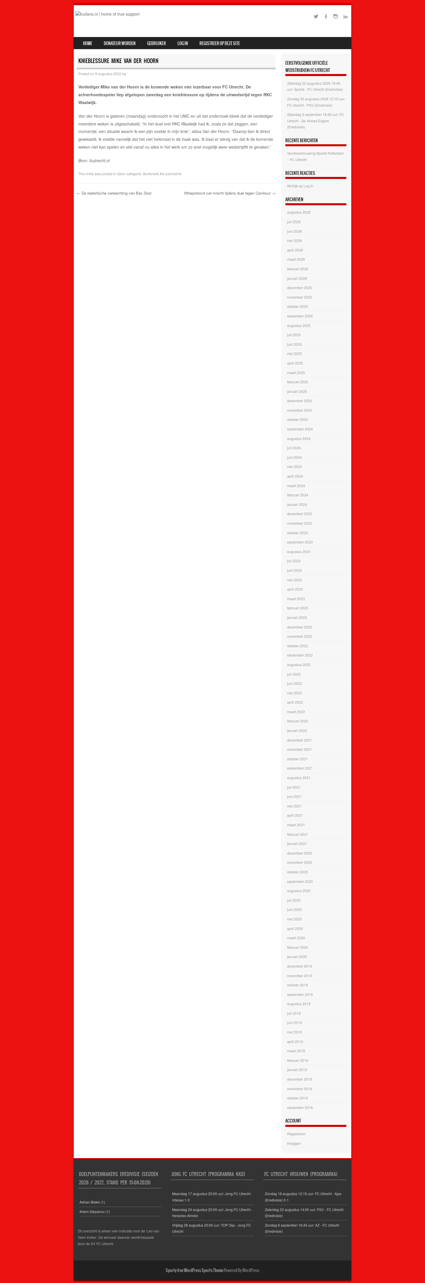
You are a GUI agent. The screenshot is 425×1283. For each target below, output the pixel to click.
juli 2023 (294, 560)
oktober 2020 (297, 871)
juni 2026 (294, 231)
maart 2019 (296, 1050)
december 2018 (299, 1079)
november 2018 (299, 1088)
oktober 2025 (297, 306)
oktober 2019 (297, 984)
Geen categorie (129, 173)
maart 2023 (296, 598)
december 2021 (299, 739)
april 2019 (295, 1041)
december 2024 (299, 400)
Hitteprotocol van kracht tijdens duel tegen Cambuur (230, 193)
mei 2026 (294, 240)
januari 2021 (297, 843)
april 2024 (295, 476)
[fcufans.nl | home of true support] (107, 14)
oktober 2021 (297, 758)
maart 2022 (296, 711)
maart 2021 (296, 824)
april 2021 (295, 815)
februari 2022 (297, 720)
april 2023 (295, 589)
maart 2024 (296, 485)
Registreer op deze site (219, 43)
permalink (173, 173)
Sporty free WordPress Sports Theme (194, 1270)
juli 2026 (294, 221)
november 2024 (299, 410)
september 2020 (300, 881)
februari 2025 (297, 381)
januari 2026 (297, 278)
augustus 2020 (299, 890)
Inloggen (294, 1143)
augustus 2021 (299, 777)
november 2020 (299, 862)
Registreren (296, 1133)
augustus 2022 (299, 664)
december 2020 (299, 853)
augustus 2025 (299, 325)
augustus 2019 (299, 1003)
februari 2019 (297, 1060)
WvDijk (292, 185)
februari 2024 (297, 494)
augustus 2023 (299, 551)
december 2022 (299, 626)
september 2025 (300, 315)
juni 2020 (294, 909)
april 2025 (295, 363)
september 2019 (300, 994)
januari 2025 (297, 391)
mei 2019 (294, 1031)
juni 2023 (294, 570)
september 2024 (300, 428)
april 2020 (295, 928)
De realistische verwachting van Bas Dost (114, 193)
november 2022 (299, 636)
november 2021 (299, 749)
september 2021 (300, 768)
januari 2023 (297, 617)
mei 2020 (294, 918)
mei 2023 (294, 579)
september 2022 (300, 654)
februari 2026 (297, 268)
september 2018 (300, 1107)
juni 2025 (294, 344)
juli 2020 (294, 900)
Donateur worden (120, 43)
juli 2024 (294, 447)
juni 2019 (294, 1022)
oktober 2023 (297, 532)
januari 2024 (297, 504)
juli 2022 (294, 674)
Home (87, 43)
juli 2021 (294, 787)
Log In (183, 43)
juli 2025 (294, 334)
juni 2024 (294, 457)
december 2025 (299, 287)
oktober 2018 (297, 1097)
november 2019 (299, 975)
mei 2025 (294, 353)
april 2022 (295, 702)
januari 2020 (297, 956)
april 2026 (295, 249)
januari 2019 (297, 1069)
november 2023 (299, 523)
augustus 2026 (299, 212)
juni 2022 (294, 683)
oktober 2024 (297, 419)
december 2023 (299, 513)
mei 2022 (294, 692)
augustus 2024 (299, 438)
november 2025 (299, 297)
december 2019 (299, 966)
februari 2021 (297, 834)
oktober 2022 (297, 645)
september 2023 (300, 541)
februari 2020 (297, 947)
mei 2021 (294, 805)
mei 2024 (294, 466)
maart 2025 (296, 372)
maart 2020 (296, 937)
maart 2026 (296, 259)
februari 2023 (297, 607)
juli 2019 (294, 1013)
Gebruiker (156, 43)
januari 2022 (297, 730)
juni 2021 (294, 796)
